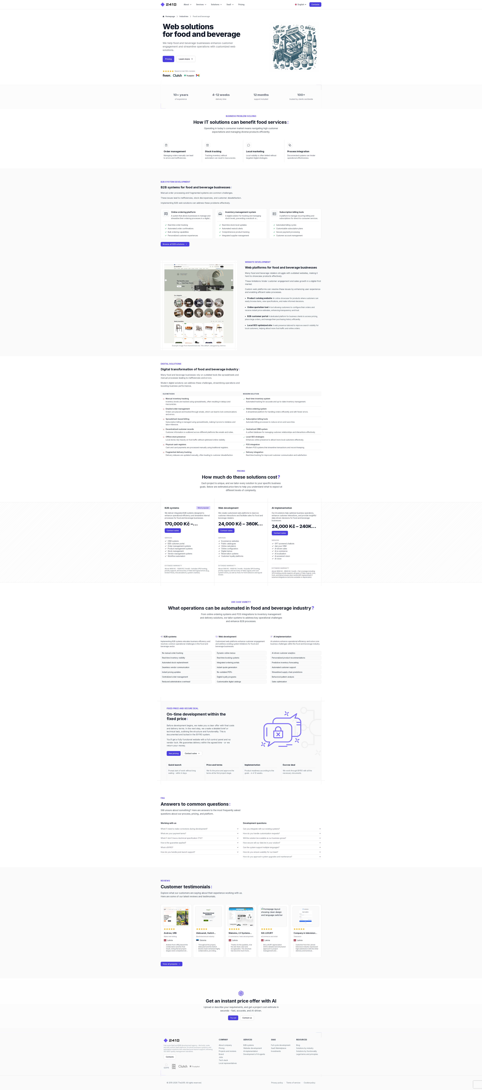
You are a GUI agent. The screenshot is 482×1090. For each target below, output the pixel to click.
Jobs (221, 1057)
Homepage (170, 16)
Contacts (315, 4)
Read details (168, 954)
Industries (183, 16)
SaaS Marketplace (278, 1048)
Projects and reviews (227, 1051)
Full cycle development (280, 1045)
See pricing (174, 753)
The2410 (181, 1083)
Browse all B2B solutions (173, 244)
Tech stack (223, 1060)
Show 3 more (166, 685)
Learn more (184, 59)
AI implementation (250, 1051)
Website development (252, 1048)
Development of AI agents (254, 1054)
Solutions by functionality (306, 1051)
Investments (276, 1051)
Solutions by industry (304, 1048)
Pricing (168, 59)
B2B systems (248, 1045)
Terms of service (293, 1083)
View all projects (170, 964)
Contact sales (173, 530)
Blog (298, 1045)
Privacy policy (277, 1083)
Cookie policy (309, 1083)
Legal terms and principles (307, 1054)
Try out (233, 1018)
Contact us (247, 1018)
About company (225, 1045)
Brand (221, 1054)
